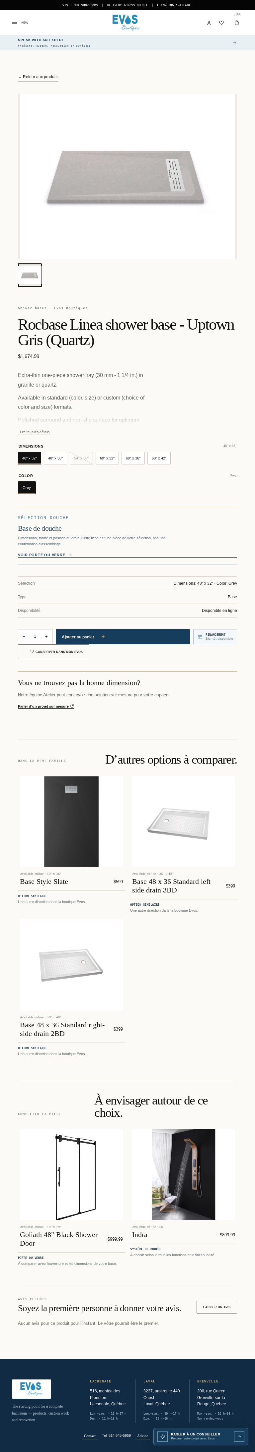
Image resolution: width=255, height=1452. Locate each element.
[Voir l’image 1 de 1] (30, 275)
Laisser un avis (216, 1307)
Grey (27, 488)
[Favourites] (221, 23)
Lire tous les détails (34, 432)
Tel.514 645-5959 (116, 1435)
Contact (90, 1436)
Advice (142, 1436)
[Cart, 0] (236, 23)
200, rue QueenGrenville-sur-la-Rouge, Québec (211, 1397)
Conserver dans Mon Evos (59, 652)
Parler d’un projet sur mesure (44, 706)
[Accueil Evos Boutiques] (127, 22)
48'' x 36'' (55, 458)
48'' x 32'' (29, 458)
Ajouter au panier (83, 636)
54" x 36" (83, 460)
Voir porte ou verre (41, 555)
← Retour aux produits (38, 77)
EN (235, 14)
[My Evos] (209, 23)
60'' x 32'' (107, 458)
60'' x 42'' (159, 458)
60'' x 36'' (133, 458)
